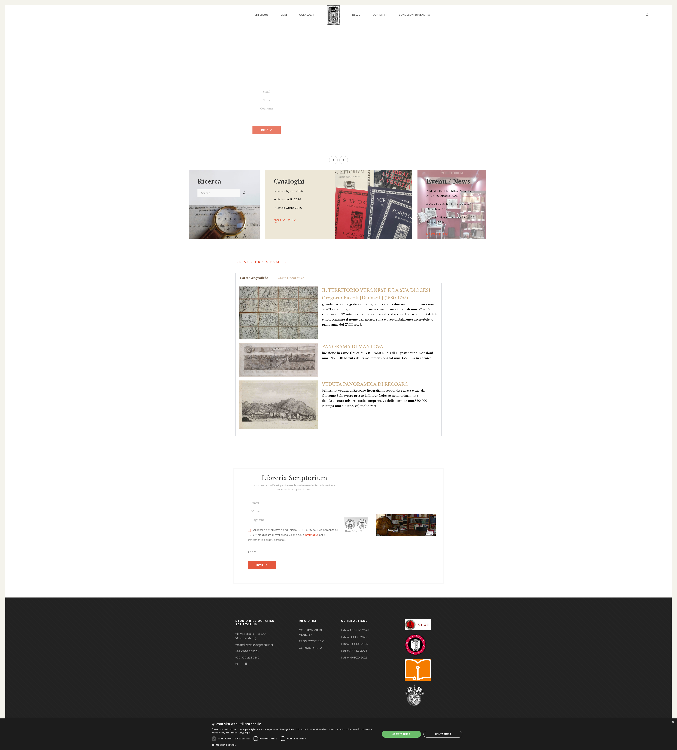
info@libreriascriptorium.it (254, 645)
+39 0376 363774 (246, 651)
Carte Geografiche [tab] (254, 278)
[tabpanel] (338, 359)
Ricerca (209, 181)
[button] (333, 160)
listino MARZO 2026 (354, 658)
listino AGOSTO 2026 (355, 630)
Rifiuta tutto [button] (442, 734)
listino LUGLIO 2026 (354, 637)
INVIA (265, 130)
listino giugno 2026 (289, 208)
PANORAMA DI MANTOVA (352, 346)
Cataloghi (289, 181)
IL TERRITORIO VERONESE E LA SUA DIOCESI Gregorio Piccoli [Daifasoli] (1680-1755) (376, 294)
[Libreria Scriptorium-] (333, 15)
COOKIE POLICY (311, 648)
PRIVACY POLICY (311, 641)
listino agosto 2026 (289, 191)
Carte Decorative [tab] (291, 278)
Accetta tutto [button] (401, 734)
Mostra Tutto (437, 234)
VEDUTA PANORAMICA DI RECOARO (365, 384)
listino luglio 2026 (288, 199)
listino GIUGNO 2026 (354, 644)
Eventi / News (448, 181)
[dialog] (338, 734)
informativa (311, 535)
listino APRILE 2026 (354, 651)
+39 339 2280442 (247, 657)
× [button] (673, 722)
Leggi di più (245, 732)
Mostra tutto (285, 219)
